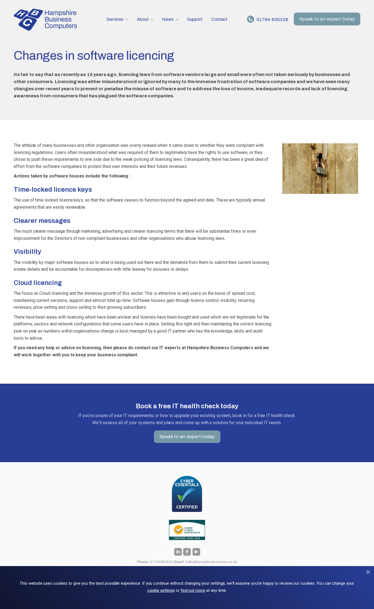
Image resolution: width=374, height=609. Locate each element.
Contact (219, 19)
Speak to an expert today (327, 19)
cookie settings (161, 590)
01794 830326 (271, 19)
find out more (193, 590)
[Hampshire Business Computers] (46, 20)
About (143, 19)
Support (195, 19)
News (168, 19)
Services (115, 19)
